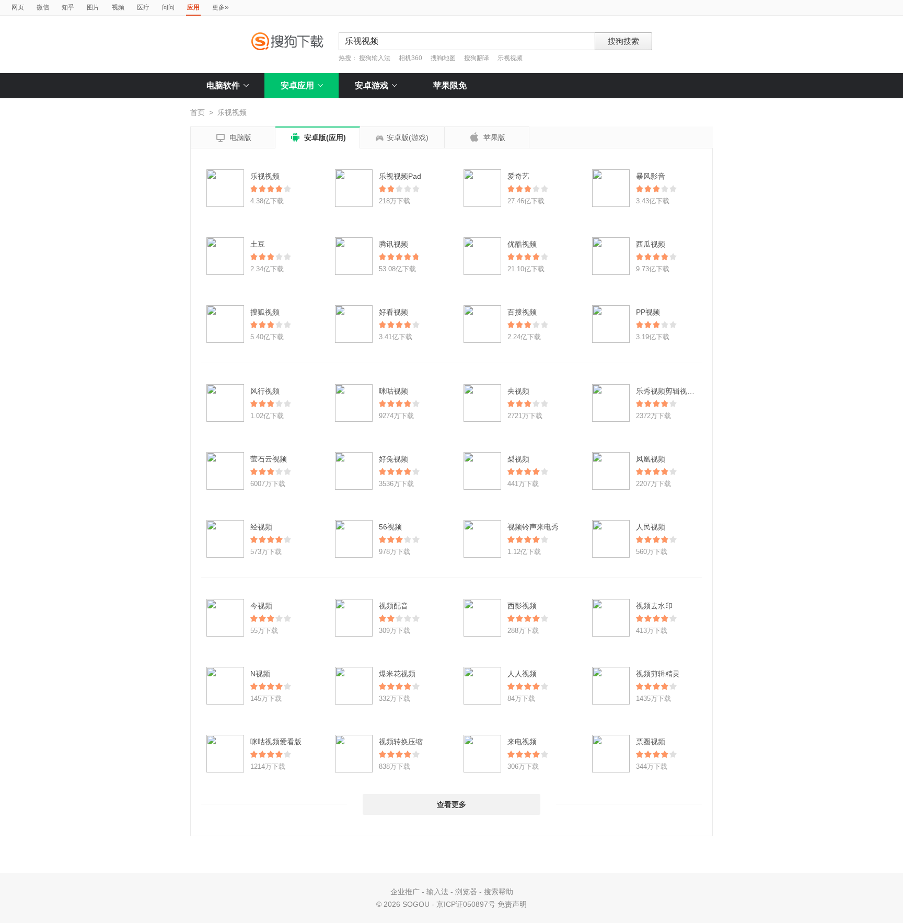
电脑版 (233, 138)
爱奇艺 (518, 176)
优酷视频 (522, 244)
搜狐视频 (265, 312)
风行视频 (265, 391)
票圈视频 (650, 741)
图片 (93, 7)
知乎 (68, 7)
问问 (168, 7)
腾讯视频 (393, 244)
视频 (118, 7)
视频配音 (393, 606)
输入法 (437, 891)
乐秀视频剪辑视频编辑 (672, 391)
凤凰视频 (650, 459)
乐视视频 (510, 58)
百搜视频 (522, 312)
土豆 (257, 244)
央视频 (518, 391)
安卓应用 (297, 85)
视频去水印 (654, 606)
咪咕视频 (393, 391)
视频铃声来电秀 (533, 527)
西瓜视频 (650, 244)
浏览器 (466, 891)
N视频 (260, 674)
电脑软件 (223, 85)
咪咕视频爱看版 (276, 741)
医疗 (143, 7)
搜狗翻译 (476, 58)
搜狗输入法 (374, 58)
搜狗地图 (443, 58)
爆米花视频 (397, 674)
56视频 (390, 527)
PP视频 (648, 312)
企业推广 (405, 891)
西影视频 (522, 606)
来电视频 (522, 741)
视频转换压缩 (401, 741)
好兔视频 (393, 459)
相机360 (410, 58)
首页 (197, 112)
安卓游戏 (371, 85)
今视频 (261, 606)
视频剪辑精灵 (658, 674)
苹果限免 (450, 85)
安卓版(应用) (318, 137)
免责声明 (512, 904)
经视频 (261, 527)
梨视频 (518, 459)
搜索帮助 (498, 891)
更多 (220, 7)
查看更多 (451, 804)
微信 (43, 7)
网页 (17, 7)
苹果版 (487, 137)
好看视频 (393, 312)
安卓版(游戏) (408, 137)
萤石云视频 (268, 459)
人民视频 (650, 527)
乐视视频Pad (400, 176)
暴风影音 (650, 176)
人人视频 (522, 674)
